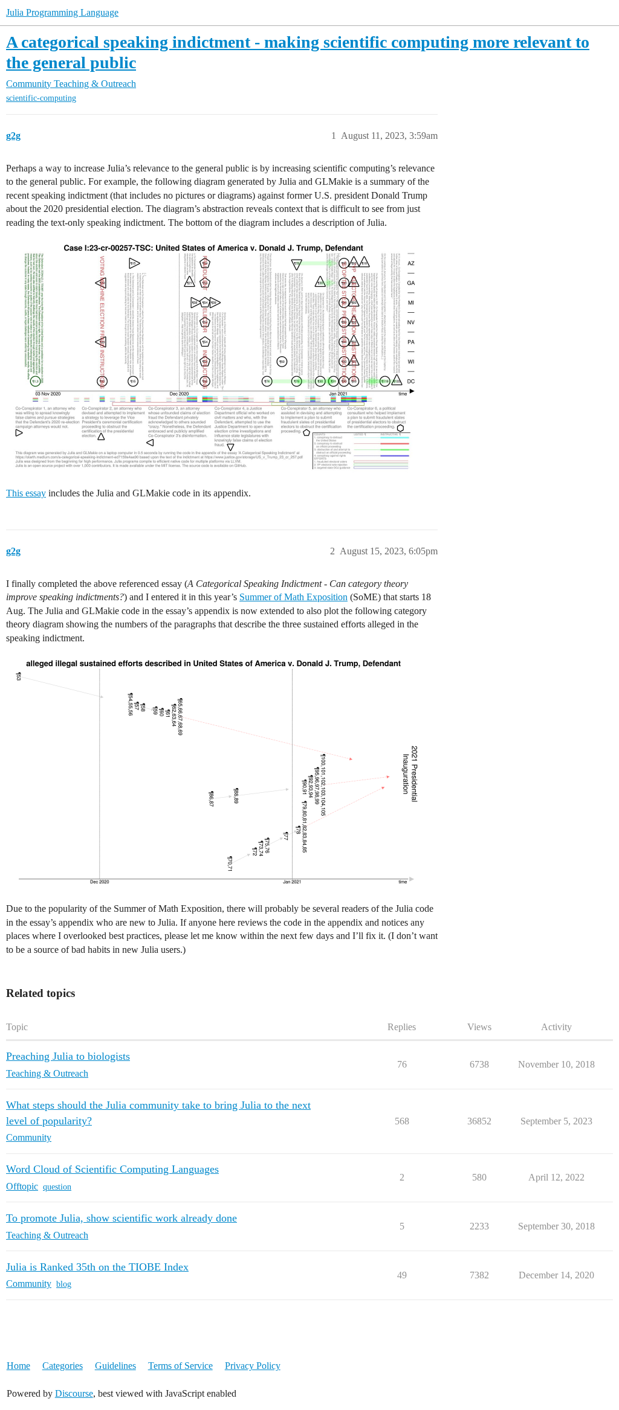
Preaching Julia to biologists (68, 1056)
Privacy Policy (252, 1365)
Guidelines (115, 1365)
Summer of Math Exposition (293, 597)
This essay (26, 493)
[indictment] (214, 356)
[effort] (214, 772)
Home (18, 1365)
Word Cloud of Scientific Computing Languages (112, 1169)
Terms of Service (180, 1365)
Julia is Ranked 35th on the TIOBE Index (97, 1267)
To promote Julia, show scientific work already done (121, 1218)
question (57, 1186)
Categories (62, 1365)
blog (63, 1284)
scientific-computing (41, 98)
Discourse (74, 1393)
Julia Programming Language (62, 12)
